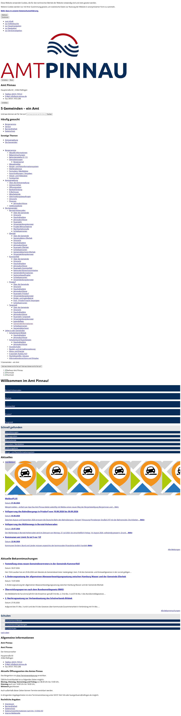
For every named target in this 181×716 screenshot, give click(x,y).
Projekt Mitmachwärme (22, 226)
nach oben (5, 632)
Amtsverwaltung (11, 180)
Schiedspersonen (20, 231)
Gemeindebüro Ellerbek (22, 238)
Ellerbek (12, 233)
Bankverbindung (15, 189)
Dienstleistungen (16, 159)
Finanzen (12, 201)
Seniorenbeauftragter (22, 275)
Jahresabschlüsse (20, 203)
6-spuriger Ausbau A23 (18, 353)
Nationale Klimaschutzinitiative (25, 270)
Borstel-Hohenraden (17, 210)
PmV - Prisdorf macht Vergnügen (26, 300)
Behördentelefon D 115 (18, 157)
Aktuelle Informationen (18, 152)
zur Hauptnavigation (13, 26)
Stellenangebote (15, 206)
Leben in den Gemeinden (15, 330)
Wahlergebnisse (15, 169)
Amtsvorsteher (15, 185)
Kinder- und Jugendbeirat (23, 298)
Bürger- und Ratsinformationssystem (24, 166)
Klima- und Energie (16, 351)
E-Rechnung (14, 192)
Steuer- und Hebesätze (18, 176)
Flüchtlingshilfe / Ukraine (19, 356)
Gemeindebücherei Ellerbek (24, 252)
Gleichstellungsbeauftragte (20, 196)
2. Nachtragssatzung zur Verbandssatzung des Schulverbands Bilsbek (38, 598)
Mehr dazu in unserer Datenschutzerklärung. (20, 11)
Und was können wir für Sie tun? (13, 114)
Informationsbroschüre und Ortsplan (24, 358)
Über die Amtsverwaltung (19, 182)
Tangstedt (13, 305)
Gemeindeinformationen (23, 273)
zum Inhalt (9, 21)
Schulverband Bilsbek (17, 333)
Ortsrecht (13, 199)
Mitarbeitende (14, 194)
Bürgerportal (18, 162)
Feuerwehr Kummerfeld (22, 268)
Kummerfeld (14, 256)
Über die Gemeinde (21, 213)
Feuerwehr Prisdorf (21, 293)
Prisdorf (12, 282)
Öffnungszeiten (15, 187)
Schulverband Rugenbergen (20, 340)
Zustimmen (5, 17)
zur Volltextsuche (12, 23)
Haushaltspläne (19, 217)
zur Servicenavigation (13, 30)
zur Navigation (11, 28)
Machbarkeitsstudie (21, 229)
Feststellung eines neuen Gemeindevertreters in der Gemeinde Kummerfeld (42, 563)
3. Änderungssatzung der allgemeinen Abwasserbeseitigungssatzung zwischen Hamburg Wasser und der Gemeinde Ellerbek (65, 576)
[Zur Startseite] (64, 77)
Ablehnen (4, 15)
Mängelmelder (15, 164)
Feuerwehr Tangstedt (21, 317)
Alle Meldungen (174, 549)
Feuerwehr (17, 222)
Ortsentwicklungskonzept (23, 224)
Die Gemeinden (11, 208)
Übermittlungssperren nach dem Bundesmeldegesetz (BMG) (34, 589)
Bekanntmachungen (17, 155)
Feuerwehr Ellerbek (21, 247)
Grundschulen (15, 347)
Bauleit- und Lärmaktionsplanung (22, 349)
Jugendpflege (18, 321)
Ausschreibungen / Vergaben (20, 173)
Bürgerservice (10, 150)
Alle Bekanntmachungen (170, 610)
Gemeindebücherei (21, 328)
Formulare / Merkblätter (18, 171)
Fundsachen (14, 178)
